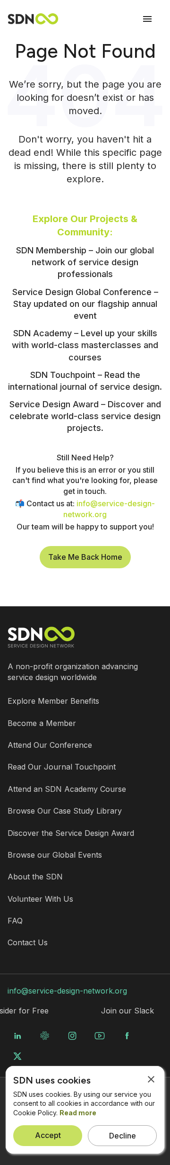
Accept (48, 1135)
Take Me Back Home (85, 557)
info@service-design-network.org (67, 990)
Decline (122, 1135)
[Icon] (147, 19)
